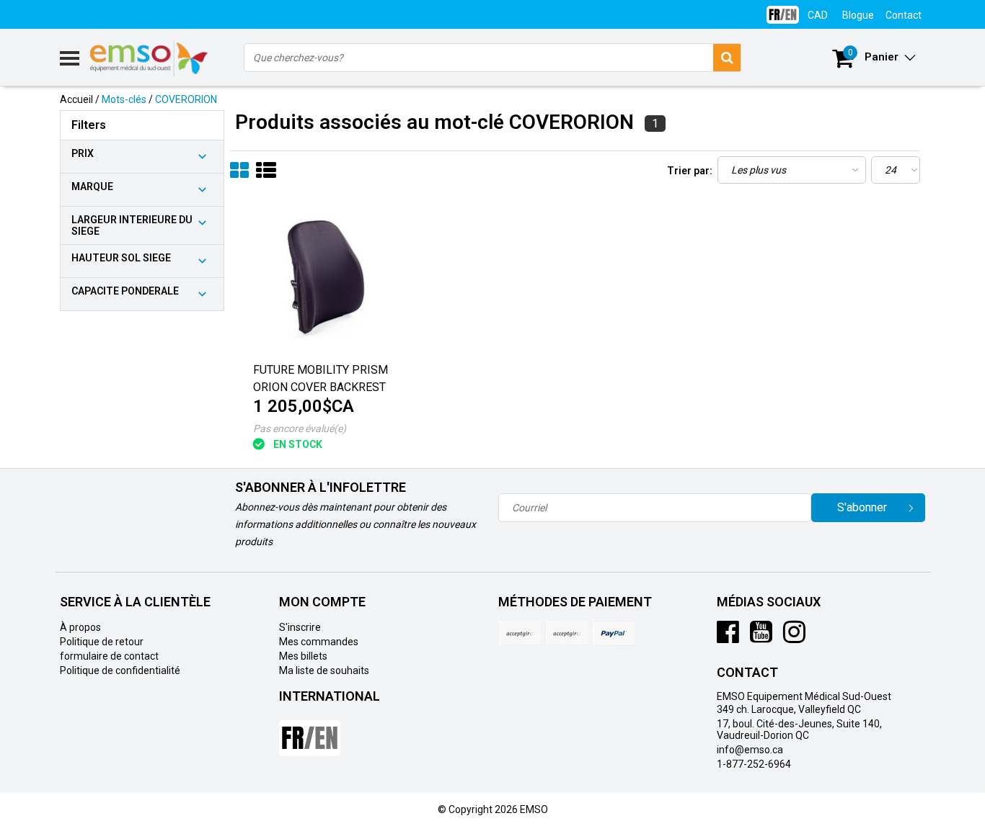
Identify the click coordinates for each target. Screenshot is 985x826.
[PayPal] (566, 633)
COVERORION (186, 99)
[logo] (149, 58)
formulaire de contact (109, 656)
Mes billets (303, 656)
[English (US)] (783, 9)
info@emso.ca (750, 749)
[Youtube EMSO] (761, 637)
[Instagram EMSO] (794, 637)
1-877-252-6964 (754, 764)
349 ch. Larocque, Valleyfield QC (789, 709)
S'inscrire (300, 627)
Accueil (76, 99)
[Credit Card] (520, 633)
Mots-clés (124, 99)
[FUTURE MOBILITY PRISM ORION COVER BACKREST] (321, 278)
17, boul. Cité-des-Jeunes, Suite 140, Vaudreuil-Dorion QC (799, 729)
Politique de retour (101, 641)
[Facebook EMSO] (728, 637)
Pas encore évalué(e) (299, 428)
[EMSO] (142, 379)
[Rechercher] (727, 57)
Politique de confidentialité (120, 670)
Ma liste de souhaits (324, 670)
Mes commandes (318, 641)
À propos (80, 627)
